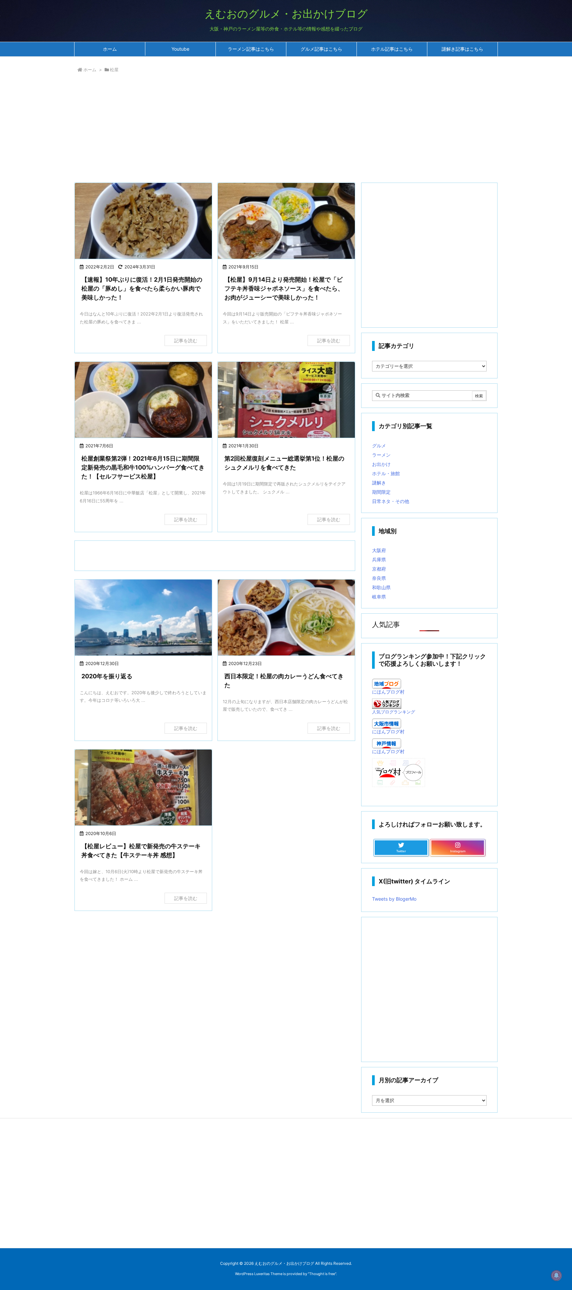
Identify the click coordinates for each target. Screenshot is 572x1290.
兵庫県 (379, 559)
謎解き (379, 482)
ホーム (89, 69)
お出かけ (381, 464)
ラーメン (381, 455)
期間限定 (381, 492)
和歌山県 (381, 587)
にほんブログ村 (388, 692)
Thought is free (322, 1273)
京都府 (379, 569)
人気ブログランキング (393, 711)
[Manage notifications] (556, 1275)
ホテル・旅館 (386, 473)
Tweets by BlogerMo (394, 899)
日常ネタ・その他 (390, 501)
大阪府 (379, 550)
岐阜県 (379, 596)
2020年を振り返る (106, 676)
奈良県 (379, 578)
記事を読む (185, 340)
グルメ (379, 445)
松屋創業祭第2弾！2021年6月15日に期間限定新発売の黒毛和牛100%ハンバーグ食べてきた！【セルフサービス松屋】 (143, 467)
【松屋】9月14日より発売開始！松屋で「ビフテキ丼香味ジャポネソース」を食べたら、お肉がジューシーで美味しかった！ (284, 288)
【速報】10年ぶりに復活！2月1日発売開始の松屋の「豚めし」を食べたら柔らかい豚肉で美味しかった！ (141, 288)
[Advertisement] (272, 129)
